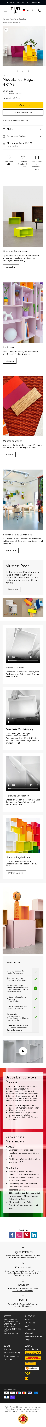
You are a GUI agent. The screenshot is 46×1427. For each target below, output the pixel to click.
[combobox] (26, 10)
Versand (19, 93)
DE (28, 10)
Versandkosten (11, 1409)
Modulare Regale (17, 19)
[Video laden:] (23, 1051)
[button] (5, 10)
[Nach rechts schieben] (29, 71)
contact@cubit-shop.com (23, 1306)
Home (5, 19)
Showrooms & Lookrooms (23, 1290)
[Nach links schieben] (17, 71)
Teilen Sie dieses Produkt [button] (16, 120)
